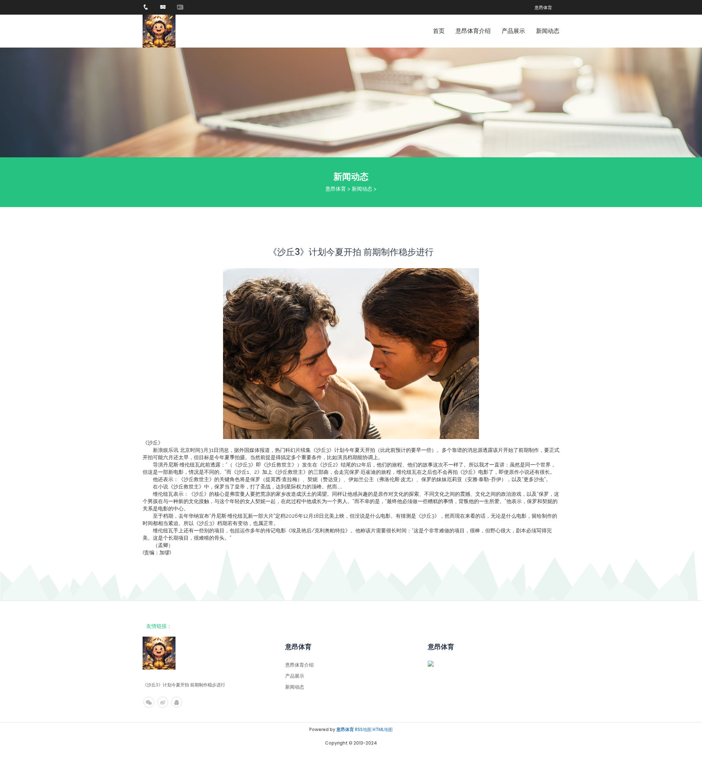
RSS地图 (363, 729)
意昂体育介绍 (473, 31)
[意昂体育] (159, 31)
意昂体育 (335, 189)
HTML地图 (383, 729)
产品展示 (513, 31)
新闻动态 (547, 31)
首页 (439, 31)
